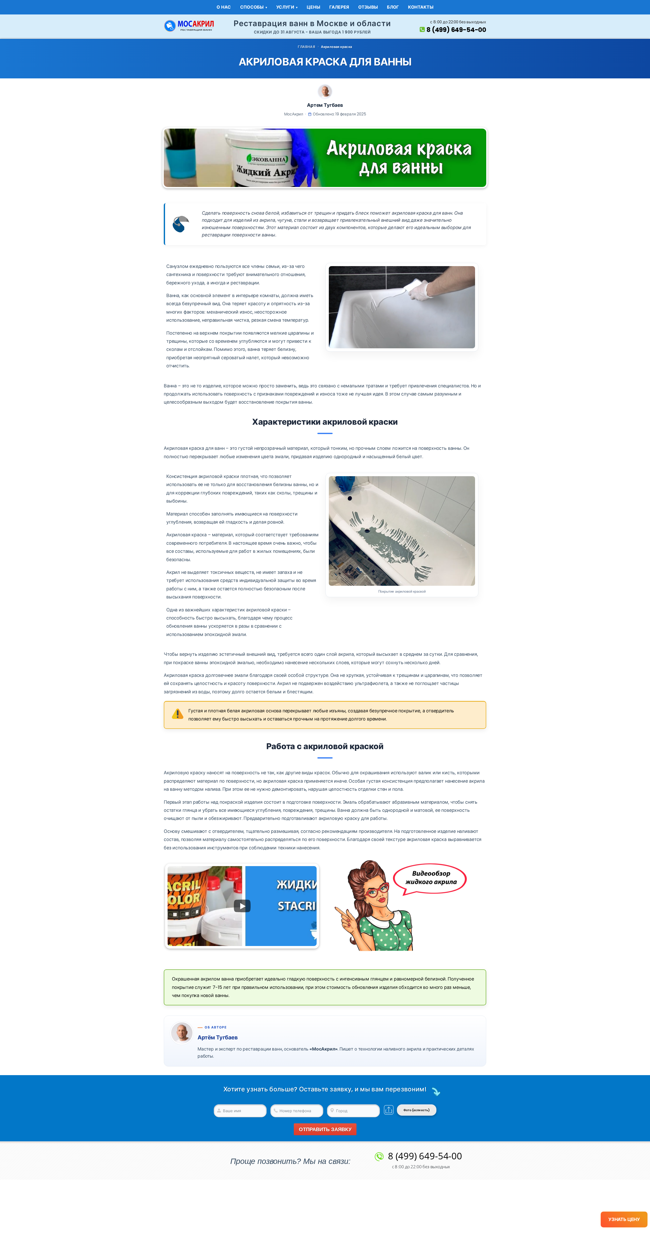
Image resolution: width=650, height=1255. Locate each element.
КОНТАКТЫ (420, 7)
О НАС (224, 7)
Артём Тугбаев (217, 1037)
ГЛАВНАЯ (306, 47)
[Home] (189, 26)
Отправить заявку (325, 1129)
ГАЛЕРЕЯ (339, 7)
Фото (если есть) (416, 1110)
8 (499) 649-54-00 (456, 29)
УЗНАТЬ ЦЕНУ (624, 1219)
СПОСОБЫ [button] (252, 7)
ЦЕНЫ (313, 7)
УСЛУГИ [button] (285, 7)
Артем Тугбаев (325, 105)
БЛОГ (393, 7)
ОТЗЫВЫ (368, 7)
